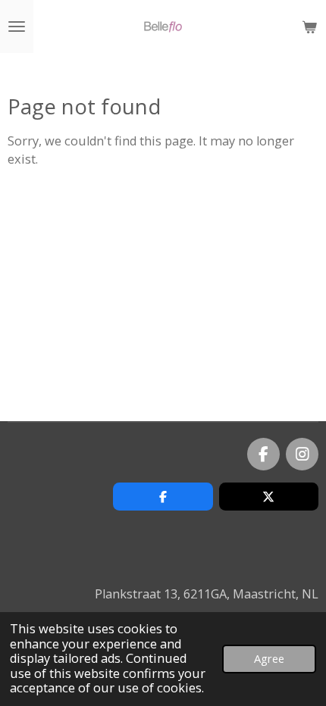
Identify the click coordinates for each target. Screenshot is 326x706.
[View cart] (309, 26)
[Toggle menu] (16, 26)
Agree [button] (269, 658)
